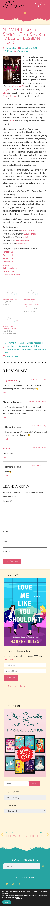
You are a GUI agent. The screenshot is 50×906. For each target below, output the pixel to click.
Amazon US (8, 251)
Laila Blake (27, 237)
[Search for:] (16, 783)
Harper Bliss (21, 243)
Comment (7, 501)
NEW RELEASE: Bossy (11, 299)
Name (6, 531)
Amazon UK (8, 255)
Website (6, 551)
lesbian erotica (22, 346)
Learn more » (9, 659)
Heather (7, 448)
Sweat (11, 120)
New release (25, 349)
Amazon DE (8, 258)
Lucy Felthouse (9, 89)
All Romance (8, 271)
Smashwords (9, 264)
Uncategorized (11, 355)
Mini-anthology (12, 349)
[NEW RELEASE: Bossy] (12, 293)
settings (19, 898)
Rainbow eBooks (10, 268)
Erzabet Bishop (10, 96)
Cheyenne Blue (19, 86)
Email (5, 541)
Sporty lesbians (39, 349)
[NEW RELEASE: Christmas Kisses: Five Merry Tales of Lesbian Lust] (33, 293)
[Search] (43, 866)
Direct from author (11, 274)
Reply (4, 392)
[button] (25, 13)
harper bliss (39, 342)
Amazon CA (8, 261)
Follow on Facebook (19, 686)
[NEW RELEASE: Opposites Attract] (12, 319)
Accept (7, 902)
